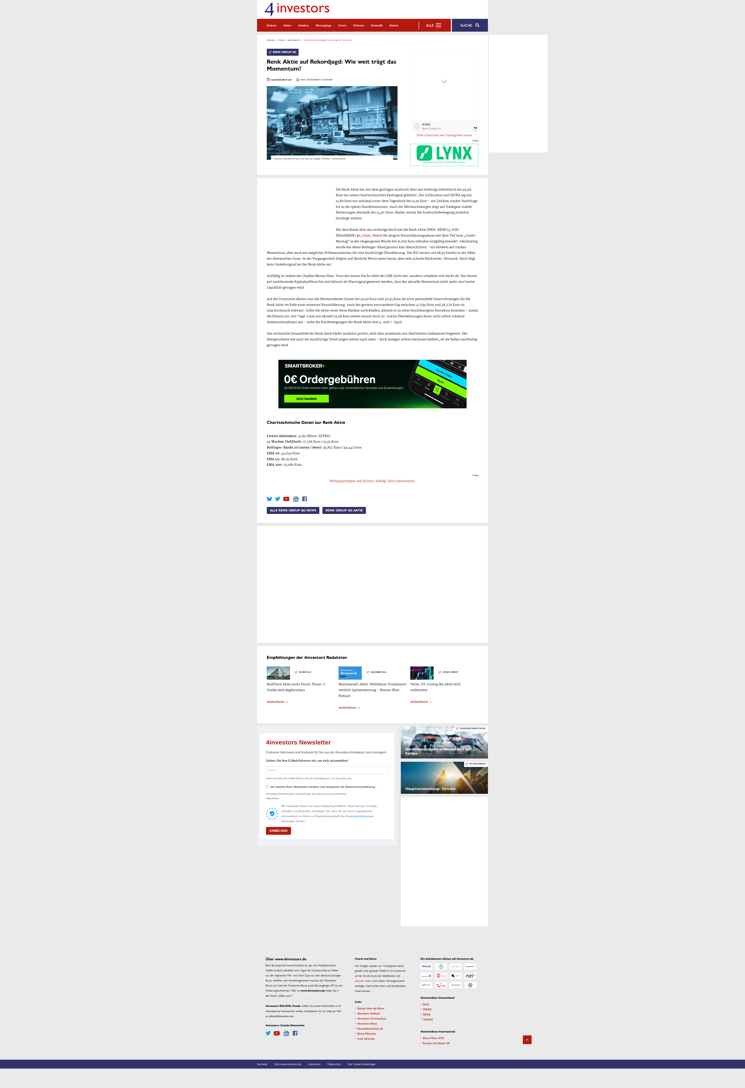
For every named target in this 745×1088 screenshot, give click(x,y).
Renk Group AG (294, 40)
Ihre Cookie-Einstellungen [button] (362, 1064)
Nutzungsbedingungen (360, 816)
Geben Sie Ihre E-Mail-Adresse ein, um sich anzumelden (307, 760)
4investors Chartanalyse (371, 1018)
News (376, 235)
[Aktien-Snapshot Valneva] (456, 985)
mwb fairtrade (365, 1038)
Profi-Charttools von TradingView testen (444, 135)
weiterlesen (275, 701)
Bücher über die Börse (370, 1008)
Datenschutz (334, 1064)
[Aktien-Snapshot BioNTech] (456, 966)
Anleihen (303, 25)
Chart (366, 235)
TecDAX (428, 1019)
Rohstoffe (377, 25)
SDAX (427, 1014)
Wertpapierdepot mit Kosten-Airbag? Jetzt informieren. (372, 481)
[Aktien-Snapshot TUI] (441, 985)
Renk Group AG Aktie (344, 510)
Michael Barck (314, 80)
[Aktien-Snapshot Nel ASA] (470, 976)
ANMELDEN (278, 830)
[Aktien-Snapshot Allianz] (426, 966)
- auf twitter (327, 80)
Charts (342, 25)
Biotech (394, 25)
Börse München (366, 1033)
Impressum (314, 1064)
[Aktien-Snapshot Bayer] (441, 966)
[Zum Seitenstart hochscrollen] (527, 1039)
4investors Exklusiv (368, 1013)
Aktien (287, 25)
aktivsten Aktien (363, 981)
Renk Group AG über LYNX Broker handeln (444, 162)
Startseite (262, 1064)
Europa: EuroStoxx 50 (436, 1043)
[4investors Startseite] (297, 9)
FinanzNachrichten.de (370, 1028)
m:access (358, 25)
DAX (426, 1004)
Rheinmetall (379, 672)
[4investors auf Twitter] (277, 499)
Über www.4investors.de (287, 1064)
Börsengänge (323, 25)
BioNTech (305, 672)
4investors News (367, 1023)
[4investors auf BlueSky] (269, 499)
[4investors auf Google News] (295, 499)
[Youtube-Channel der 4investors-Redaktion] (286, 499)
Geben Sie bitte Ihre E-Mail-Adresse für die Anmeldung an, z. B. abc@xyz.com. (309, 778)
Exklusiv (271, 25)
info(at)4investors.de (281, 1016)
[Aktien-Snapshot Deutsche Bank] (426, 976)
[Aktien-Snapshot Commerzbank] (470, 966)
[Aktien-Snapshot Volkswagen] (470, 985)
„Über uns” (285, 996)
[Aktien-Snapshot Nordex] (426, 985)
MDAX (427, 1009)
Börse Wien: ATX (433, 1038)
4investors (271, 40)
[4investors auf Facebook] (304, 499)
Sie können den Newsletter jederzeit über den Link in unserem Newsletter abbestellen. (306, 796)
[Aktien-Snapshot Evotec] (456, 976)
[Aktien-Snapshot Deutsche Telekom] (441, 976)
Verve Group (450, 672)
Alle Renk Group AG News (293, 510)
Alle (430, 25)
